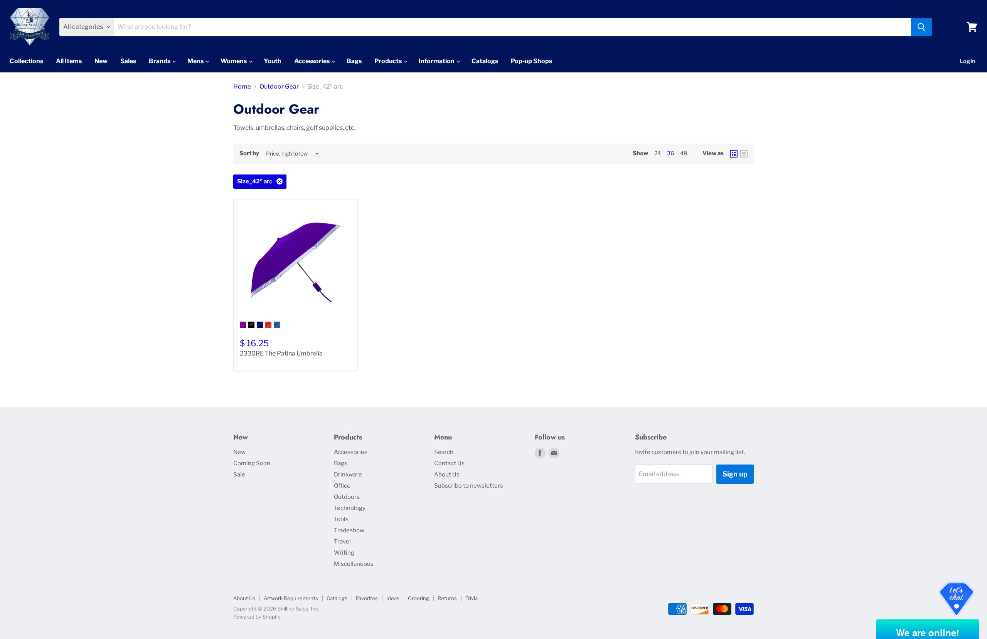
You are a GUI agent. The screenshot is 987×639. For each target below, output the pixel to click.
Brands (160, 61)
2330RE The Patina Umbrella (281, 353)
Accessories (312, 61)
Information (437, 61)
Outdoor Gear (279, 86)
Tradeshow (349, 530)
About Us (447, 474)
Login (967, 61)
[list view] (744, 154)
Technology (349, 508)
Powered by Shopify (257, 617)
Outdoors (347, 496)
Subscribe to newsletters (468, 485)
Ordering (418, 598)
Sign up (735, 474)
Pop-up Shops (531, 61)
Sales (128, 61)
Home (242, 86)
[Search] (921, 27)
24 (657, 153)
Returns (447, 598)
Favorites (367, 598)
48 (683, 153)
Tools (341, 519)
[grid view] (734, 154)
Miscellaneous (354, 563)
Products (388, 61)
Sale (239, 474)
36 (670, 153)
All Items (69, 61)
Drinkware (348, 474)
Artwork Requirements (291, 598)
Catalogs (485, 61)
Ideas (392, 598)
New (101, 61)
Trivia (471, 598)
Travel (342, 541)
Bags (354, 61)
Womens (234, 61)
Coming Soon (251, 463)
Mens (196, 61)
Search (443, 452)
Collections (26, 61)
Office (342, 485)
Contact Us (449, 463)
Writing (344, 552)
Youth (272, 61)
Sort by (249, 153)
